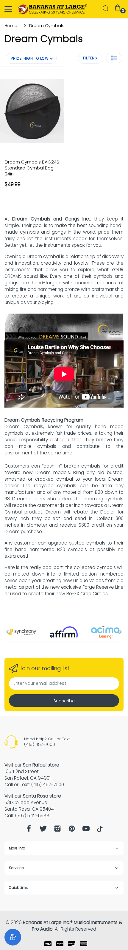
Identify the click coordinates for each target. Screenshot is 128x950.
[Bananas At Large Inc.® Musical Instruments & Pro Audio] (53, 9)
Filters (90, 58)
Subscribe (64, 701)
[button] (114, 58)
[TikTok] (100, 830)
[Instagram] (57, 830)
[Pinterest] (71, 830)
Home (10, 26)
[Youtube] (86, 830)
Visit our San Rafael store (31, 765)
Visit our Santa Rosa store (32, 796)
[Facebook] (28, 830)
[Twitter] (43, 830)
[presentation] (7, 631)
